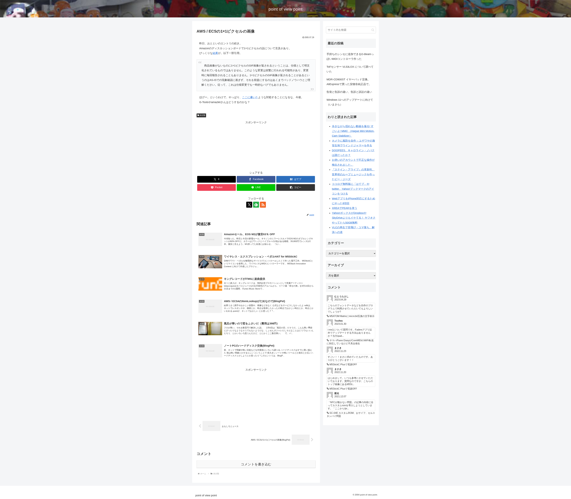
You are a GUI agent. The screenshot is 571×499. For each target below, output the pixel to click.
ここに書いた (250, 97)
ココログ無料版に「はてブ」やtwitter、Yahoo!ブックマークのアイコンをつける (353, 188)
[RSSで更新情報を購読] (263, 205)
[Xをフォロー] (249, 205)
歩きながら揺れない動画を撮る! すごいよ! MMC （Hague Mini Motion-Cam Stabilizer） (353, 131)
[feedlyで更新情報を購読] (256, 205)
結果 (215, 53)
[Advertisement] (256, 146)
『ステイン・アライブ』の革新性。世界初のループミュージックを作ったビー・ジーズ (353, 174)
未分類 (202, 115)
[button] (295, 187)
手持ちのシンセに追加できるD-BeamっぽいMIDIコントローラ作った (350, 56)
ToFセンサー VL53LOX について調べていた (350, 69)
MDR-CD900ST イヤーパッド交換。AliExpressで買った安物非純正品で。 (349, 82)
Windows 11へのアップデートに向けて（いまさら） (350, 102)
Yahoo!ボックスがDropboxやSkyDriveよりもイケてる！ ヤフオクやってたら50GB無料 (353, 217)
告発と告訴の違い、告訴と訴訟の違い (349, 91)
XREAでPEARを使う (344, 208)
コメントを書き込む (256, 464)
